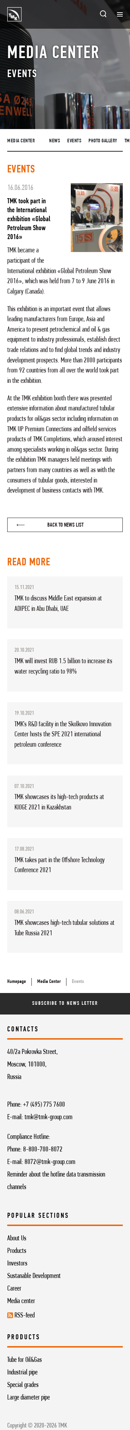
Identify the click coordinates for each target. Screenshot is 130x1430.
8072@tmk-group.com (50, 1162)
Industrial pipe (22, 1372)
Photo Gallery (102, 141)
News (54, 141)
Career (14, 1288)
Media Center (21, 141)
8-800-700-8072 (42, 1149)
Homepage (16, 981)
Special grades (23, 1385)
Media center (21, 1301)
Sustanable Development (34, 1276)
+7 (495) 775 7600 (44, 1104)
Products (16, 1251)
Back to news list (65, 525)
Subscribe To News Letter (65, 1003)
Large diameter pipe (28, 1397)
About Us (16, 1238)
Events (74, 141)
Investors (17, 1263)
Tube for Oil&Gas (24, 1360)
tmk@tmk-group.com (49, 1117)
